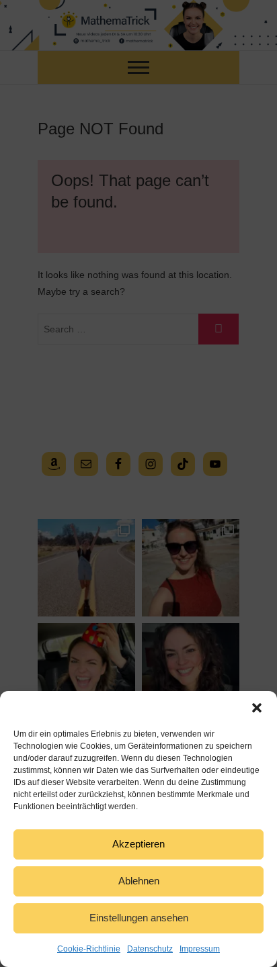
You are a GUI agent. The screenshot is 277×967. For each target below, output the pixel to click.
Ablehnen (138, 880)
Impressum (200, 949)
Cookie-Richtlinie (88, 949)
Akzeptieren (138, 843)
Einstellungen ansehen (138, 917)
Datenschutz (150, 949)
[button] (257, 708)
